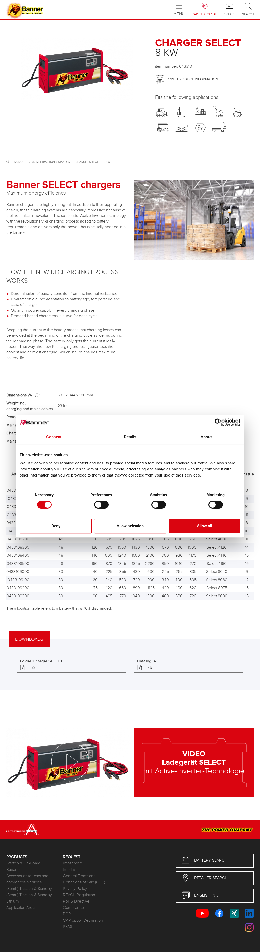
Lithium (12, 901)
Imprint (69, 869)
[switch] (101, 505)
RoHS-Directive (76, 901)
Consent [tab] (53, 437)
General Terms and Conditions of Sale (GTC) (84, 879)
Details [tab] (130, 437)
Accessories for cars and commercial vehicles (27, 879)
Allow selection (130, 526)
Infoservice (72, 863)
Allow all (204, 526)
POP (67, 914)
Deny (55, 526)
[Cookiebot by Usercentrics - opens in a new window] (218, 422)
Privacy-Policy (75, 888)
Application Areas (21, 907)
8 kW (107, 162)
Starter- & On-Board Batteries (23, 866)
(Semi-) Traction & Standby (51, 162)
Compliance (73, 907)
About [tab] (206, 437)
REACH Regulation (79, 895)
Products (20, 162)
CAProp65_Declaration (83, 920)
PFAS (67, 926)
